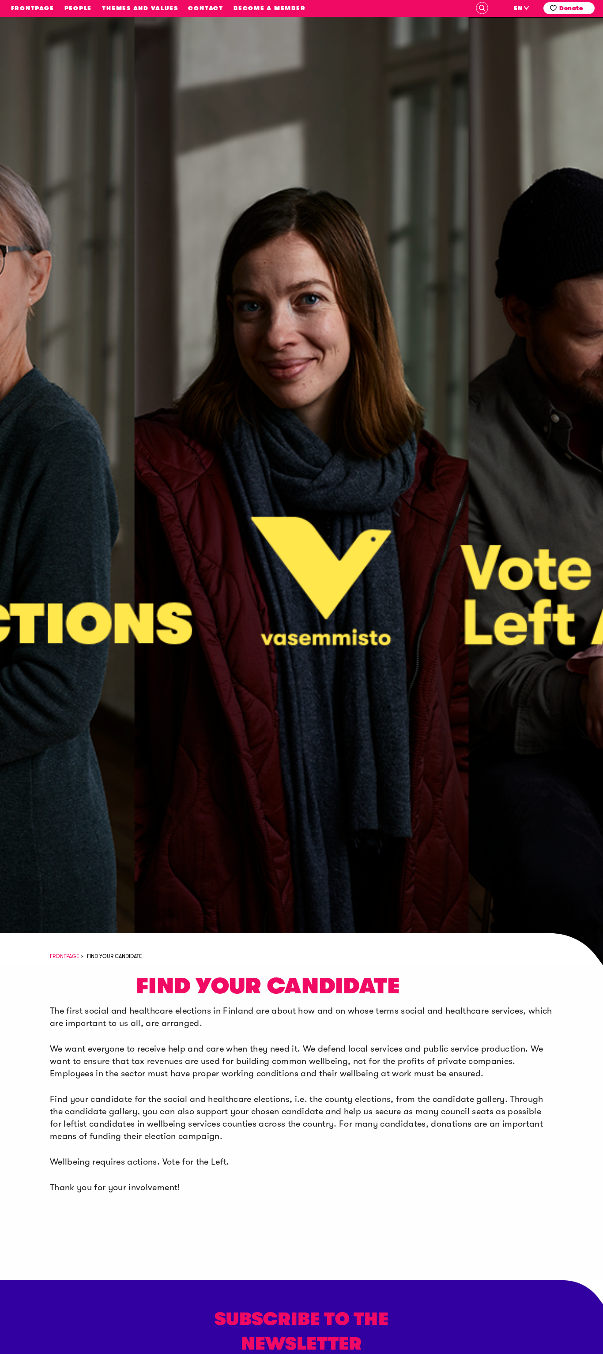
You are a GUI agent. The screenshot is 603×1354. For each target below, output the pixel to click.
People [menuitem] (78, 8)
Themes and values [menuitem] (140, 8)
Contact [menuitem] (205, 8)
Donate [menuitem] (571, 8)
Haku (482, 8)
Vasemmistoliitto (66, 120)
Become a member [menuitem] (269, 8)
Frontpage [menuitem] (32, 8)
